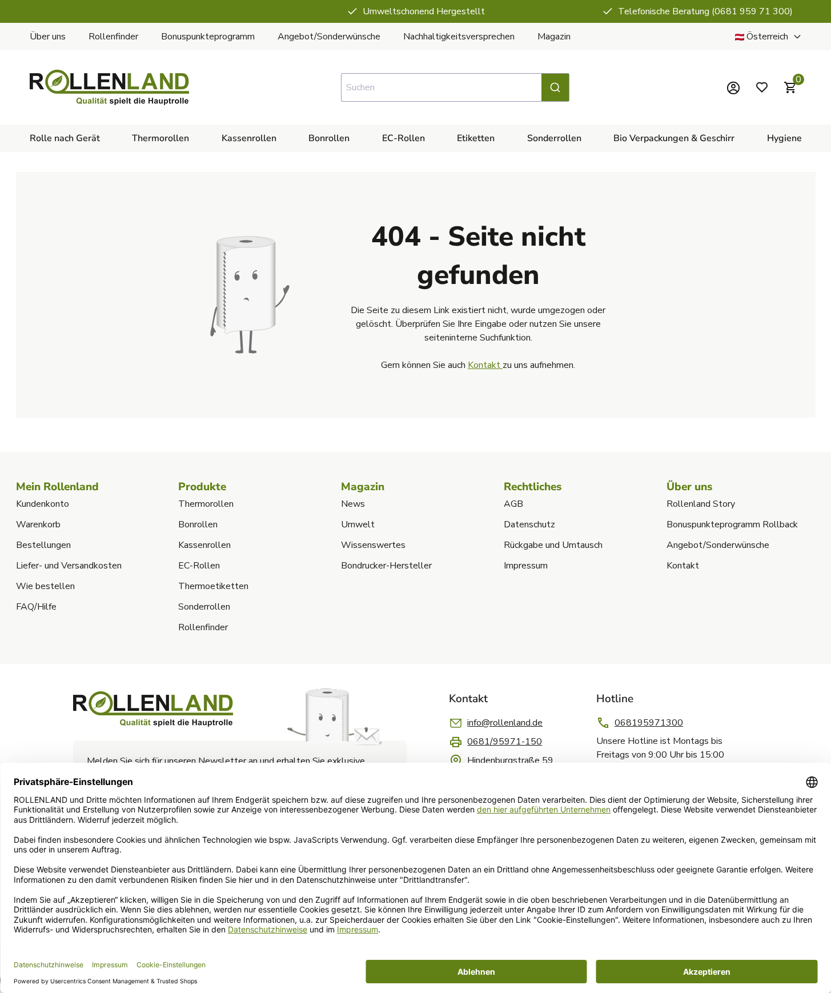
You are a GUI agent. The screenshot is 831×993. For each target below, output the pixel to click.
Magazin (554, 36)
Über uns (48, 36)
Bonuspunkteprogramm (208, 36)
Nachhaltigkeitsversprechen (459, 36)
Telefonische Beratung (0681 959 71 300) (705, 11)
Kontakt (485, 365)
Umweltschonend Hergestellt (424, 11)
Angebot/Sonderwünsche (329, 36)
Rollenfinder (113, 36)
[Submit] (555, 87)
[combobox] (455, 87)
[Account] (733, 87)
